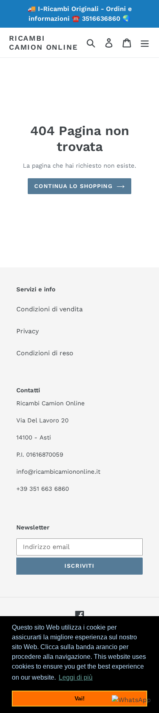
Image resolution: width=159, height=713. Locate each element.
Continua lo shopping (73, 186)
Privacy (27, 331)
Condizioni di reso (44, 353)
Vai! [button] (80, 698)
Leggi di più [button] (76, 677)
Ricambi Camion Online (43, 42)
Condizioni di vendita (49, 309)
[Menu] (145, 42)
